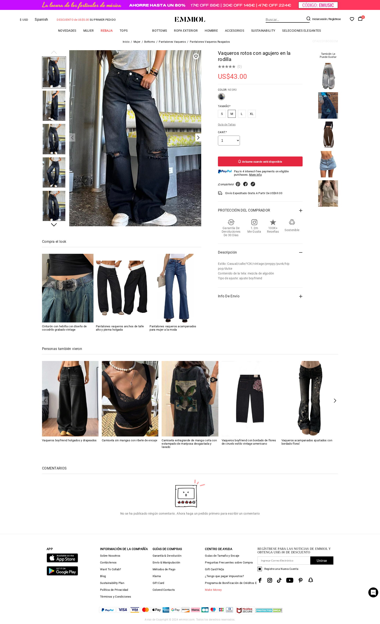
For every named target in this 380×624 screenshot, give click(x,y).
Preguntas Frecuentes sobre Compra (229, 562)
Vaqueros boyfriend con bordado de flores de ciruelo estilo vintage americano (249, 442)
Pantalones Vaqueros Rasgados (210, 41)
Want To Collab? (110, 569)
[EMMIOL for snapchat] (311, 580)
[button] (54, 52)
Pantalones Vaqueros (172, 41)
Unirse (322, 561)
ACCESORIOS (234, 30)
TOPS (124, 30)
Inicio (126, 41)
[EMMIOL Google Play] (62, 574)
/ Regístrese (334, 19)
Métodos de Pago (164, 569)
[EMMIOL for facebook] (260, 580)
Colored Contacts (164, 589)
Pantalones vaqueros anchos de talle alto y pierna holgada (120, 328)
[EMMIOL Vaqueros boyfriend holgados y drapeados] (70, 398)
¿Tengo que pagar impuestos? (224, 576)
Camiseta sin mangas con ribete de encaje (129, 440)
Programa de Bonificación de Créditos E (230, 583)
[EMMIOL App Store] (62, 561)
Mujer (88, 30)
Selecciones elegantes (301, 30)
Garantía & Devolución (167, 555)
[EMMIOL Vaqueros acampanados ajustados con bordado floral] (309, 398)
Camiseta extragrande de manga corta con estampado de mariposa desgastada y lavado (189, 444)
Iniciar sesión (319, 19)
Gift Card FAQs (214, 569)
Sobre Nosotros (110, 555)
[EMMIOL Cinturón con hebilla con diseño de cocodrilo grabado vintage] (67, 288)
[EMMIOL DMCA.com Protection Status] (268, 613)
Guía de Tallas (227, 124)
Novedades (67, 30)
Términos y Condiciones (115, 596)
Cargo (140, 30)
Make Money (213, 589)
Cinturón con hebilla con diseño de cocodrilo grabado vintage (64, 328)
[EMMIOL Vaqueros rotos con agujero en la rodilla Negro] (221, 98)
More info (255, 174)
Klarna (157, 576)
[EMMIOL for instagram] (269, 580)
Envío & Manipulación (166, 562)
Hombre (211, 30)
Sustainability (263, 30)
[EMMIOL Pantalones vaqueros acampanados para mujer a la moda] (175, 288)
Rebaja (107, 30)
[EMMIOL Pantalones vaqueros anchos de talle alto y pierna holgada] (121, 288)
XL (252, 114)
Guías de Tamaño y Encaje (222, 555)
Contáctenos (108, 562)
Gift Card (158, 583)
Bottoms (159, 30)
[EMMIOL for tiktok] (279, 580)
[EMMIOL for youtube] (289, 580)
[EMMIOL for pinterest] (300, 580)
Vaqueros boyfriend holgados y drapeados (69, 440)
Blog (103, 576)
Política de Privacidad (114, 589)
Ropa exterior (186, 30)
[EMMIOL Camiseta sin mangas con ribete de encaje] (130, 398)
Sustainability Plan (112, 583)
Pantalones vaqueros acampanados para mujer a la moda (173, 328)
